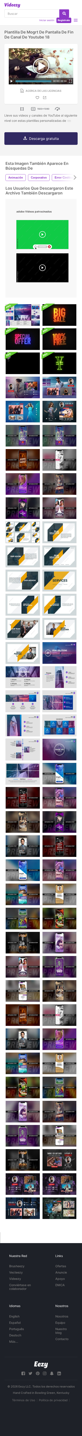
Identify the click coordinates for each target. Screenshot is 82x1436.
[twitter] (30, 1373)
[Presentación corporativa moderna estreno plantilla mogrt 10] (59, 750)
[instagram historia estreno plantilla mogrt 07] (59, 774)
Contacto (61, 1339)
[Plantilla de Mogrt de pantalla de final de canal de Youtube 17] (59, 387)
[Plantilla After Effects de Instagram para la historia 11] (59, 918)
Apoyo (60, 1279)
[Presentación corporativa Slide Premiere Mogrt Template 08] (22, 629)
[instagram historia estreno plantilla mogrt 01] (22, 1015)
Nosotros (61, 1316)
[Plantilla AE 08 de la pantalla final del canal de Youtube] (59, 1208)
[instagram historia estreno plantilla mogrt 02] (59, 1015)
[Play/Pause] (11, 81)
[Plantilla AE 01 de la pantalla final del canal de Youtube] (59, 1160)
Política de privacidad (53, 1400)
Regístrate (64, 20)
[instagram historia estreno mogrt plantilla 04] (22, 1039)
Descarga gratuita (44, 138)
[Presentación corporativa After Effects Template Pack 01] (22, 532)
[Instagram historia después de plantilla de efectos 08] (22, 894)
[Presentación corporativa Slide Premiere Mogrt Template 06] (22, 605)
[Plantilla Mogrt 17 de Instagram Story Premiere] (59, 1112)
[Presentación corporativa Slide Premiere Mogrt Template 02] (59, 532)
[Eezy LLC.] (41, 1364)
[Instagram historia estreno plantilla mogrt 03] (22, 508)
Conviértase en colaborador (20, 1287)
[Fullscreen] (70, 81)
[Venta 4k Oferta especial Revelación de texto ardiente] (59, 315)
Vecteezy (16, 1272)
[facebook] (23, 1373)
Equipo (60, 1322)
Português (16, 1329)
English (14, 1316)
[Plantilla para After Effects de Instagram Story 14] (22, 436)
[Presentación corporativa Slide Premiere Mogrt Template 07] (59, 605)
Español (15, 1322)
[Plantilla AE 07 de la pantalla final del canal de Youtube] (22, 1208)
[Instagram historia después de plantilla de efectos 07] (22, 870)
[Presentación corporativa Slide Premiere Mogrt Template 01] (59, 556)
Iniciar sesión (46, 20)
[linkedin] (59, 1373)
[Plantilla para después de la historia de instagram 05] (59, 846)
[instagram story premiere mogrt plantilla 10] (59, 1063)
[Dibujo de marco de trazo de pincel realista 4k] (22, 363)
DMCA (60, 1285)
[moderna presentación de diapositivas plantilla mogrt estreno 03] (59, 677)
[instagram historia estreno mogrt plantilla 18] (22, 1136)
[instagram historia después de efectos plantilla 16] (22, 967)
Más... (13, 1341)
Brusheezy (16, 1266)
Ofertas (60, 1266)
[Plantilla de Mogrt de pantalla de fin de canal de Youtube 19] (22, 412)
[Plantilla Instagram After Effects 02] (59, 460)
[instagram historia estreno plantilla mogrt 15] (22, 1112)
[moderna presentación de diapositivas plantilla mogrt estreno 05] (59, 701)
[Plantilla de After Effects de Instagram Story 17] (59, 484)
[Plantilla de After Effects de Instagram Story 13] (22, 943)
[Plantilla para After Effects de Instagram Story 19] (22, 991)
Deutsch (15, 1335)
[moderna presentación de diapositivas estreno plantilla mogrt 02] (22, 677)
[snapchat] (52, 1373)
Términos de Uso (23, 1400)
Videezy (15, 1279)
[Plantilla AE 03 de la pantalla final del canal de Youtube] (22, 1184)
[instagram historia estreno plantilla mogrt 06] (59, 798)
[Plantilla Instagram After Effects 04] (22, 846)
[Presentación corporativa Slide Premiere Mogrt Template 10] (22, 653)
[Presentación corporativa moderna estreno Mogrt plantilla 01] (59, 653)
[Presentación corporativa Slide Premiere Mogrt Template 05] (59, 581)
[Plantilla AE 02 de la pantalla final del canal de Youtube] (59, 1184)
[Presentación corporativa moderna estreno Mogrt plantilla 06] (22, 725)
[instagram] (44, 1373)
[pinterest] (37, 1373)
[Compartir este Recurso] (45, 97)
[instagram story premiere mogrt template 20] (22, 822)
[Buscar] (64, 13)
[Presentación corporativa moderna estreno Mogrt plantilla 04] (22, 701)
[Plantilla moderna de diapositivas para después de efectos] (22, 315)
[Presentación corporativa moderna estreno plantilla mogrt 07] (59, 725)
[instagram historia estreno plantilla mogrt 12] (59, 1087)
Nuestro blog (61, 1330)
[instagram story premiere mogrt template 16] (59, 508)
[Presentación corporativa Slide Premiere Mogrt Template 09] (59, 629)
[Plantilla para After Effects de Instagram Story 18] (59, 967)
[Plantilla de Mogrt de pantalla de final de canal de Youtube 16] (22, 387)
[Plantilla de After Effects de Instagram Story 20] (59, 991)
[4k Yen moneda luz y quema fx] (59, 363)
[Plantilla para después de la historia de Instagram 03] (59, 822)
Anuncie (61, 1272)
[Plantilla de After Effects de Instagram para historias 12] (22, 918)
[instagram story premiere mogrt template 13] (22, 1160)
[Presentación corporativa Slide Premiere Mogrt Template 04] (22, 581)
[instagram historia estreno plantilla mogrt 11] (22, 1087)
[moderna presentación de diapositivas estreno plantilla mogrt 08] (22, 750)
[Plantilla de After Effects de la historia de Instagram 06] (59, 870)
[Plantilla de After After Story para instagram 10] (59, 894)
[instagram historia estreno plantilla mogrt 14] (59, 436)
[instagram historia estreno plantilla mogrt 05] (22, 798)
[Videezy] (12, 5)
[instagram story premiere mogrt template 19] (59, 1136)
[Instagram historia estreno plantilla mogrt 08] (22, 1063)
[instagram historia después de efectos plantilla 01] (22, 460)
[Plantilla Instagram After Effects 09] (22, 484)
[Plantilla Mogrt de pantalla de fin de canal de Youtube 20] (59, 412)
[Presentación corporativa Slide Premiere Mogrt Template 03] (22, 556)
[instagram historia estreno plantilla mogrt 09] (59, 1039)
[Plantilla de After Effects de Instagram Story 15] (59, 943)
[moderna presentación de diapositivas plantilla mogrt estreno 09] (22, 774)
